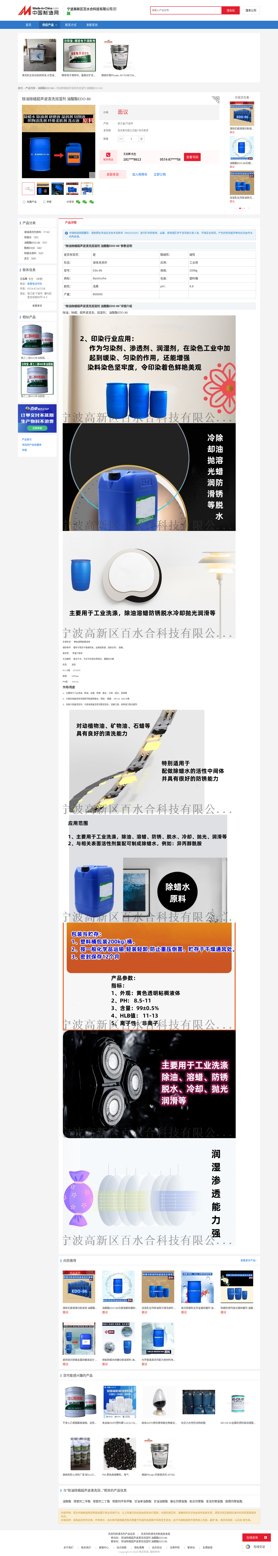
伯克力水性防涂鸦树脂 (193, 1423)
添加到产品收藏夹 (32, 445)
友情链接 (207, 1547)
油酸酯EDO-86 (46, 88)
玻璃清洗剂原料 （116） (37, 232)
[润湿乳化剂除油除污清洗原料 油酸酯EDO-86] (242, 183)
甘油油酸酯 (161, 1501)
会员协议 (157, 1547)
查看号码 (192, 157)
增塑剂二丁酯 (101, 1501)
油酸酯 (67, 1501)
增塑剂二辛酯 (82, 1501)
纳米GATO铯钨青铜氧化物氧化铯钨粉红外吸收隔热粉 (170, 1423)
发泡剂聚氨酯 (214, 1501)
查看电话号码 (34, 283)
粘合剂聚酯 (196, 1501)
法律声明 (174, 1547)
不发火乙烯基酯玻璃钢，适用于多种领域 (85, 1423)
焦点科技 (144, 1552)
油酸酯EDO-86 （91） (36, 242)
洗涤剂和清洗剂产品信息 (121, 1534)
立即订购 (160, 174)
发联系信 (113, 174)
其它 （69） (30, 258)
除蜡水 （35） (32, 237)
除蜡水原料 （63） (34, 253)
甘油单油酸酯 (142, 1501)
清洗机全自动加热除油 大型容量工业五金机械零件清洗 (51, 75)
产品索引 (27, 439)
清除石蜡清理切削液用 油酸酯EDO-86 (250, 128)
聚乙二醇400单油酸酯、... (35, 396)
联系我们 (86, 1547)
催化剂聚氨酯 (178, 1501)
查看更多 (37, 305)
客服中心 (104, 1547)
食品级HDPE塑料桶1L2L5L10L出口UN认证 (125, 1423)
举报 (49, 202)
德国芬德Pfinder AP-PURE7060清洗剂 (122, 75)
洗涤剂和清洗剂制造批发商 (155, 1534)
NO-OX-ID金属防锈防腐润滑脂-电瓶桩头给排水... (247, 1423)
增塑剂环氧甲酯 (122, 1501)
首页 (20, 88)
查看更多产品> (249, 1260)
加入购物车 (140, 174)
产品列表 (30, 88)
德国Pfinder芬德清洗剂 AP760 (158, 1474)
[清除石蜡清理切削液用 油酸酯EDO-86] (242, 113)
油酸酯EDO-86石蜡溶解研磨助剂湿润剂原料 (254, 163)
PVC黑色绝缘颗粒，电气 (115, 1474)
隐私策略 (139, 1547)
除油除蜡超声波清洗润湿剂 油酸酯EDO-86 (144, 1538)
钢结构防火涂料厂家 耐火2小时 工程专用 (85, 1474)
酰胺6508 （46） (33, 248)
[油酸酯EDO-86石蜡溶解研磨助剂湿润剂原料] (242, 148)
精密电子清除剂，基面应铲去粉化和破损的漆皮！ (88, 75)
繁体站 (191, 1547)
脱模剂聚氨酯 (233, 1501)
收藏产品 (31, 202)
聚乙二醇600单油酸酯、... (35, 358)
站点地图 (121, 1547)
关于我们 (68, 1547)
